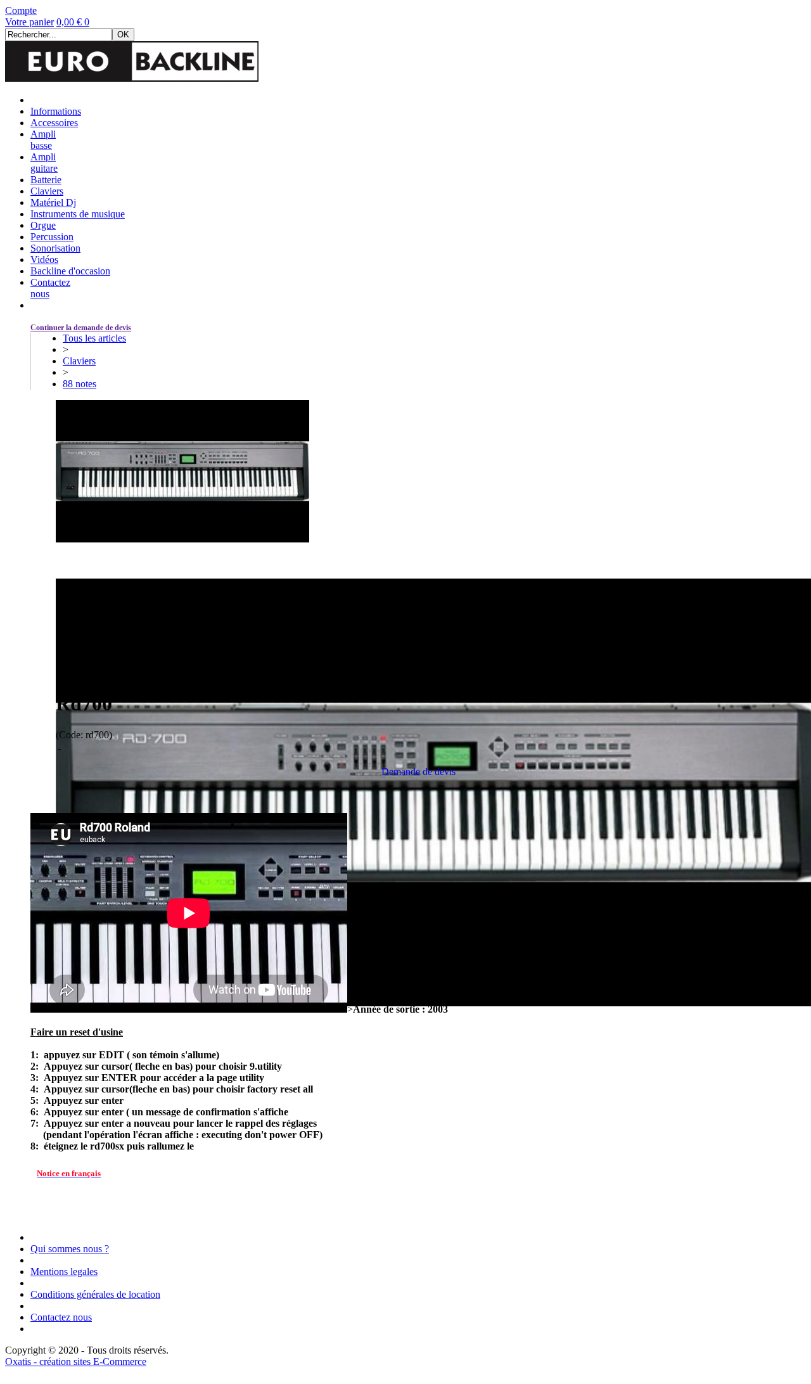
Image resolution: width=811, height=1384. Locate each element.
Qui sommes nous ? (69, 1248)
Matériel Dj (53, 202)
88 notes (79, 383)
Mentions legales (64, 1271)
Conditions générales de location (95, 1294)
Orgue (43, 225)
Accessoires (54, 122)
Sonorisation (55, 248)
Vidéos (44, 259)
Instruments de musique (77, 213)
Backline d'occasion (70, 271)
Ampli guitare (44, 162)
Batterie (45, 179)
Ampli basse (43, 140)
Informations (55, 111)
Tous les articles (94, 338)
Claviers (46, 191)
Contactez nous (61, 1317)
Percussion (51, 236)
